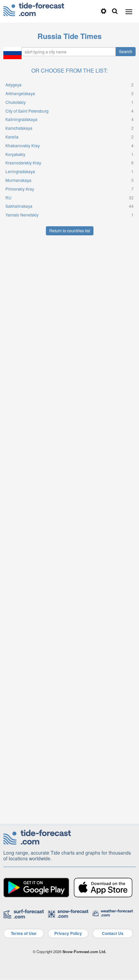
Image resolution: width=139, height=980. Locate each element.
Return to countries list (69, 230)
